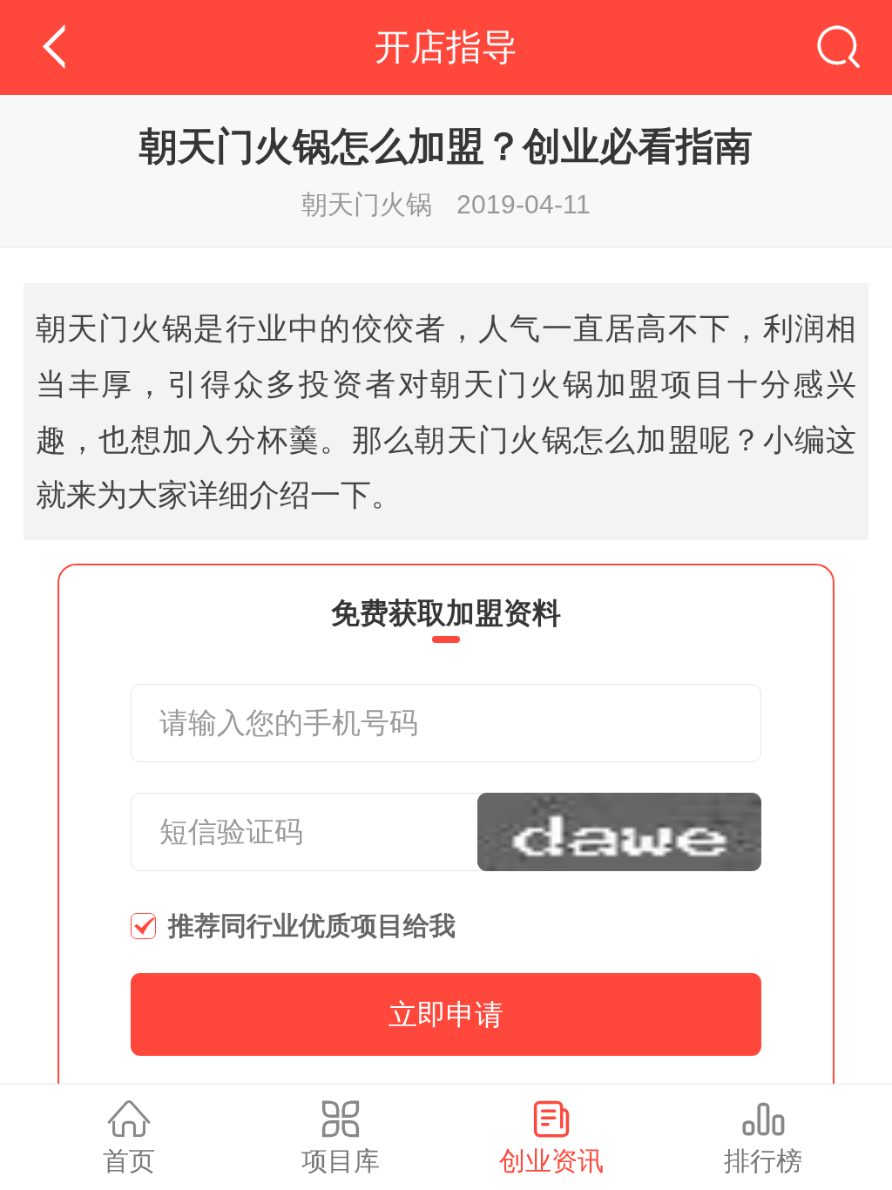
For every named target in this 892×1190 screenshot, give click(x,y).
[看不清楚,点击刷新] (619, 832)
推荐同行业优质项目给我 (312, 925)
